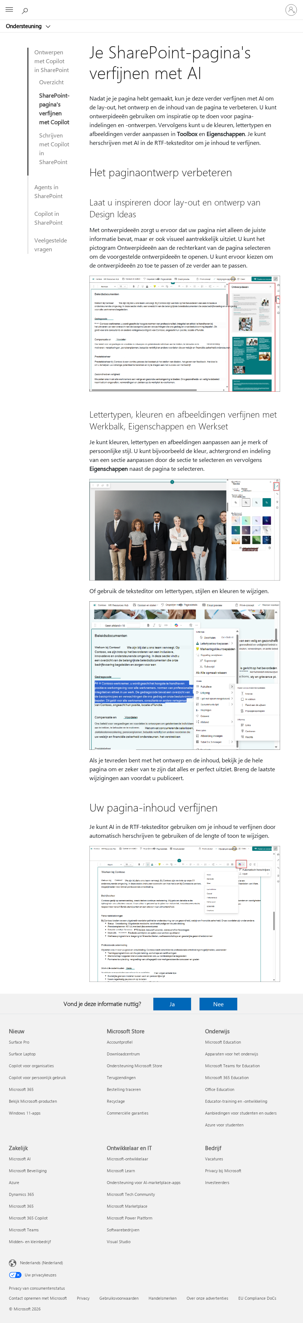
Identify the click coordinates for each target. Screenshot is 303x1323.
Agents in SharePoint (48, 191)
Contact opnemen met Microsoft (38, 1298)
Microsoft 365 (21, 1089)
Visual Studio (118, 1241)
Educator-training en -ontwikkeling (236, 1101)
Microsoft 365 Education (227, 1077)
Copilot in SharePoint (48, 218)
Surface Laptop (22, 1054)
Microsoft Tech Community (131, 1194)
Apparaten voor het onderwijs (231, 1054)
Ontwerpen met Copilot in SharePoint (51, 61)
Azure (14, 1182)
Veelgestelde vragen (50, 244)
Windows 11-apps (25, 1113)
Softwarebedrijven (123, 1229)
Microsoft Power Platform (129, 1218)
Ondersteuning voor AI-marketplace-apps (144, 1182)
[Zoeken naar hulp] (26, 10)
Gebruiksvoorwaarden (119, 1298)
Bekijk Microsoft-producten (33, 1101)
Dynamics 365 (21, 1194)
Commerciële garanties (128, 1113)
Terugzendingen (121, 1077)
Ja (172, 1004)
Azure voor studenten (224, 1125)
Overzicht (51, 82)
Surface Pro (19, 1042)
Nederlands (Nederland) (41, 1262)
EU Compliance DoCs (257, 1298)
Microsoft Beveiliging (28, 1170)
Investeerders (217, 1182)
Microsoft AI (20, 1159)
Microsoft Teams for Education (232, 1065)
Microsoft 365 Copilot (28, 1218)
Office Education (219, 1089)
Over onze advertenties (207, 1298)
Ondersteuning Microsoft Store (134, 1065)
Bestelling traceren (124, 1089)
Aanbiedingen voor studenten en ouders (241, 1113)
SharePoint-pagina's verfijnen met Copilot (54, 108)
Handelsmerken (163, 1298)
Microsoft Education (223, 1042)
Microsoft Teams (24, 1229)
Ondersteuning (24, 26)
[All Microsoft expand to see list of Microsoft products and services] (9, 10)
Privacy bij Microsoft (223, 1170)
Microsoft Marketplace (127, 1206)
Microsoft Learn (121, 1170)
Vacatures (214, 1159)
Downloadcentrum (123, 1054)
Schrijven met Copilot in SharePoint (54, 148)
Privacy (83, 1298)
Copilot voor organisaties (31, 1065)
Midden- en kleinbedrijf (30, 1241)
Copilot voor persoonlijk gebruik (37, 1077)
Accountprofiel (120, 1042)
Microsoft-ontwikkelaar (127, 1159)
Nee (218, 1004)
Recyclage (116, 1101)
